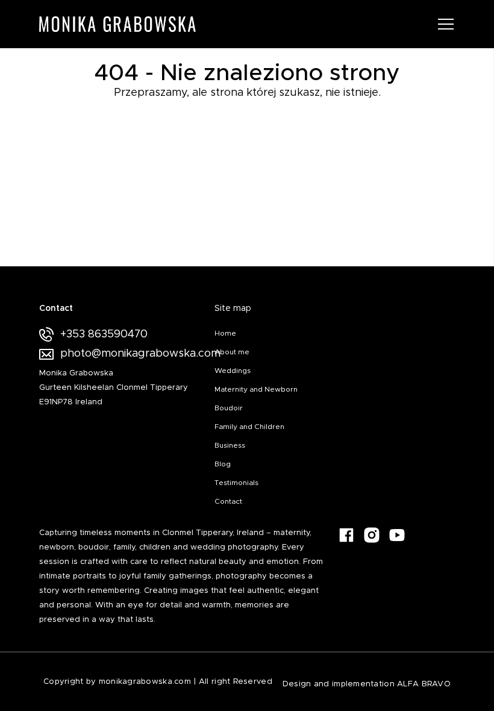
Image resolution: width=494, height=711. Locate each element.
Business (229, 445)
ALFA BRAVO (424, 684)
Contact (228, 501)
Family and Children (249, 426)
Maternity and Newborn (256, 389)
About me (231, 352)
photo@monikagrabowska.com (132, 353)
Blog (222, 464)
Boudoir (228, 408)
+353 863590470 (104, 334)
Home (225, 333)
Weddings (232, 370)
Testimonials (236, 482)
